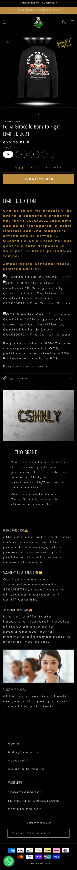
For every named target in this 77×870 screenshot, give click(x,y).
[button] (5, 22)
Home (13, 743)
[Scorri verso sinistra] (30, 114)
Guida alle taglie (25, 769)
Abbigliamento (23, 752)
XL (48, 154)
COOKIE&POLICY (24, 792)
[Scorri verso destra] (47, 114)
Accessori (17, 760)
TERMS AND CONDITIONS (33, 800)
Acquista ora (38, 179)
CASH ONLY (43, 863)
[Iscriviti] (65, 833)
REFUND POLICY (24, 809)
